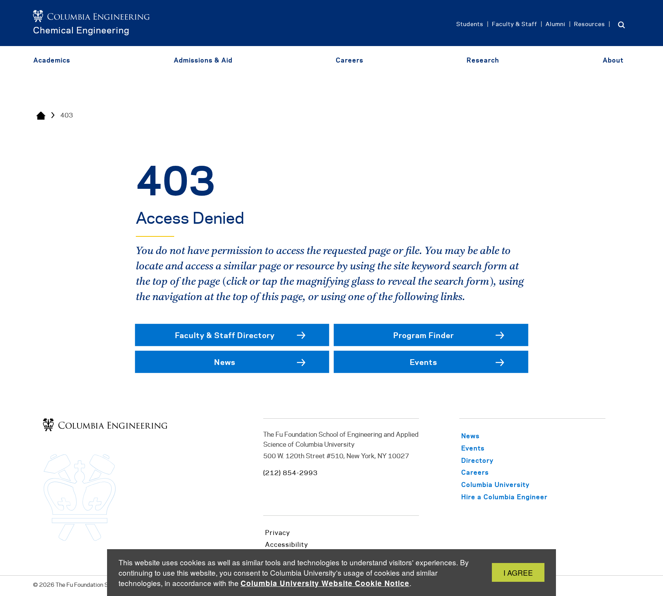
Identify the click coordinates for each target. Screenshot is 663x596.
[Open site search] (621, 24)
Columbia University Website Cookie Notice (325, 583)
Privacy (277, 533)
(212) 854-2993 (290, 473)
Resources (589, 24)
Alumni (556, 24)
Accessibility (286, 545)
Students (469, 24)
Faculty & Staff (514, 24)
